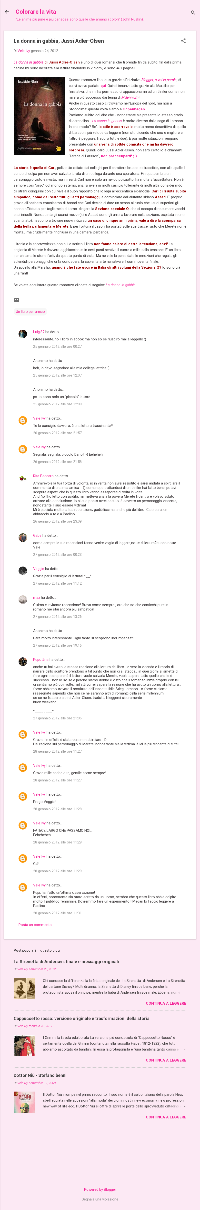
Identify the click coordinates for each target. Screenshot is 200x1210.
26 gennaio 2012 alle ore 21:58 (57, 462)
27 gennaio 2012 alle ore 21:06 (57, 718)
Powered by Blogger (100, 1189)
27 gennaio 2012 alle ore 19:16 (57, 645)
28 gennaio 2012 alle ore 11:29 (57, 842)
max (36, 597)
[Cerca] (193, 13)
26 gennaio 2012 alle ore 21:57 (57, 433)
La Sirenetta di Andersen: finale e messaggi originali (66, 961)
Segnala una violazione (100, 1199)
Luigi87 (38, 332)
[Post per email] (17, 302)
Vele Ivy (39, 418)
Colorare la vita (36, 11)
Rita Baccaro (43, 476)
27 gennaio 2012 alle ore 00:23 (57, 554)
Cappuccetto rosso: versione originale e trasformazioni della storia (82, 1018)
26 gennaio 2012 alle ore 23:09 (57, 521)
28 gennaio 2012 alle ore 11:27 (57, 751)
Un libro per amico (30, 311)
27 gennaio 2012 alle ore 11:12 (57, 583)
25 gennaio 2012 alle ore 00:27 (57, 346)
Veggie (38, 569)
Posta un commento (35, 925)
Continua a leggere (166, 1003)
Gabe (37, 535)
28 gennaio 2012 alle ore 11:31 (57, 913)
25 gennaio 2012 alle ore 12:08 (57, 404)
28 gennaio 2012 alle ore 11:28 (57, 809)
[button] (183, 41)
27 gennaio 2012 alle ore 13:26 (57, 616)
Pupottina (41, 659)
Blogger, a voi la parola (159, 80)
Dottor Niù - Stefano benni (40, 1075)
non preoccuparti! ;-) (119, 156)
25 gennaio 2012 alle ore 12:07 (57, 375)
